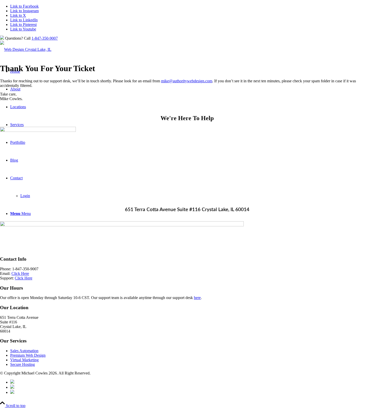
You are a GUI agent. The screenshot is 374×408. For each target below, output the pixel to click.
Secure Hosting (22, 364)
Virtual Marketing (24, 360)
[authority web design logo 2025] (25, 49)
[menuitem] (192, 382)
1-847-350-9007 (45, 38)
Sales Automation (24, 351)
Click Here (20, 273)
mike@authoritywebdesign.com (186, 81)
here (197, 297)
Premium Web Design (28, 355)
